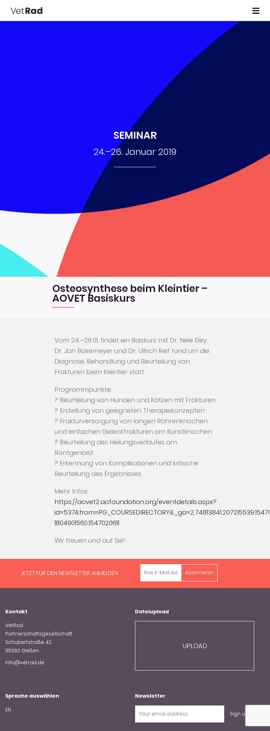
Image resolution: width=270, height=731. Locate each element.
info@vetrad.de (24, 662)
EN (8, 709)
